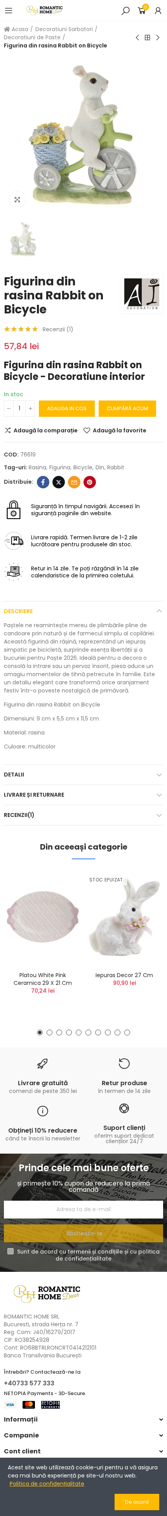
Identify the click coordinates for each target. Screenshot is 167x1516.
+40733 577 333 (29, 1383)
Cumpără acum (127, 408)
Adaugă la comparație (46, 430)
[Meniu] (8, 10)
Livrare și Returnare (34, 795)
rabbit (115, 467)
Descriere (18, 611)
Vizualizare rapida (62, 914)
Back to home (147, 38)
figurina (59, 467)
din (100, 467)
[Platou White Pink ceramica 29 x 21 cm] (43, 917)
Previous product (138, 38)
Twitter (58, 482)
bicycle (82, 467)
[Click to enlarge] (17, 199)
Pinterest (90, 482)
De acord (137, 1502)
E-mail (74, 482)
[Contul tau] (158, 10)
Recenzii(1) (19, 815)
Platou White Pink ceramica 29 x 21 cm (43, 979)
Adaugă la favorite (119, 430)
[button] (40, 1032)
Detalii (14, 774)
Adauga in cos (67, 408)
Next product (157, 38)
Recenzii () (58, 329)
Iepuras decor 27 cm (124, 975)
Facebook (43, 482)
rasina (37, 467)
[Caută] (125, 10)
